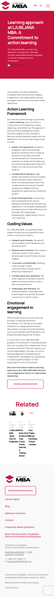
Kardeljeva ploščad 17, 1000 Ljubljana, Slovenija (19, 553)
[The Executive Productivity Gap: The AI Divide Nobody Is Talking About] (22, 413)
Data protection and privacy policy (22, 582)
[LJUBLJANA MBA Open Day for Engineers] (12, 413)
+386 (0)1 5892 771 (17, 559)
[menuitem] (35, 5)
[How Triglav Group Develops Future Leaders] (31, 413)
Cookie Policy (11, 587)
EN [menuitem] (35, 5)
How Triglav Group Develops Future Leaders (32, 437)
